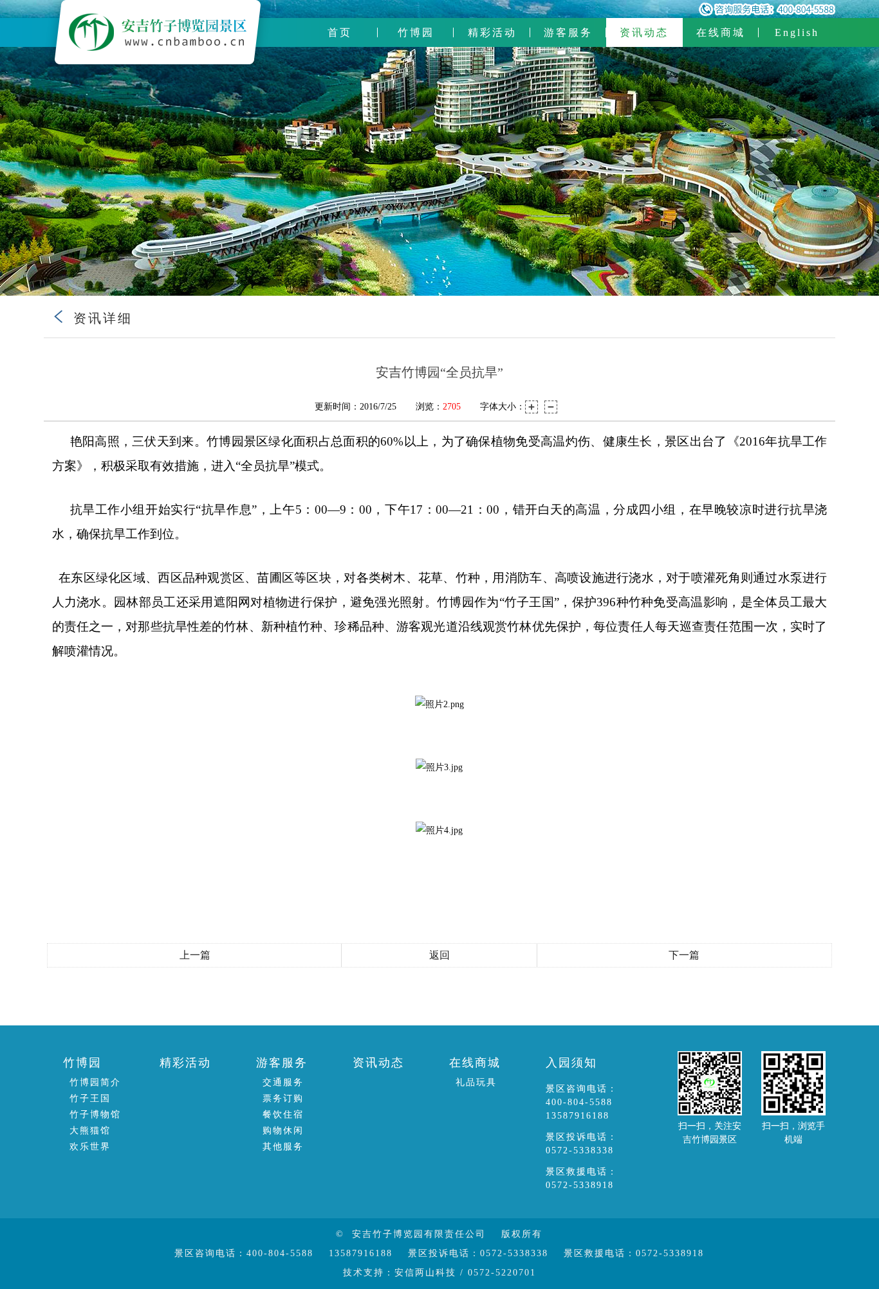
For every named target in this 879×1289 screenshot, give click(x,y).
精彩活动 (492, 32)
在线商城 (720, 32)
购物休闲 (283, 1130)
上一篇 (195, 955)
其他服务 (283, 1146)
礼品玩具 (476, 1082)
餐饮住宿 (283, 1114)
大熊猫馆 (90, 1130)
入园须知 (571, 1062)
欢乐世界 (90, 1146)
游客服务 (568, 32)
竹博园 (416, 32)
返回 (439, 955)
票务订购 (283, 1098)
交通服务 (283, 1082)
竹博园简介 (95, 1082)
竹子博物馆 (95, 1114)
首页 (340, 32)
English (797, 32)
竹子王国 (90, 1098)
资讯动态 (644, 32)
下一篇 (684, 955)
